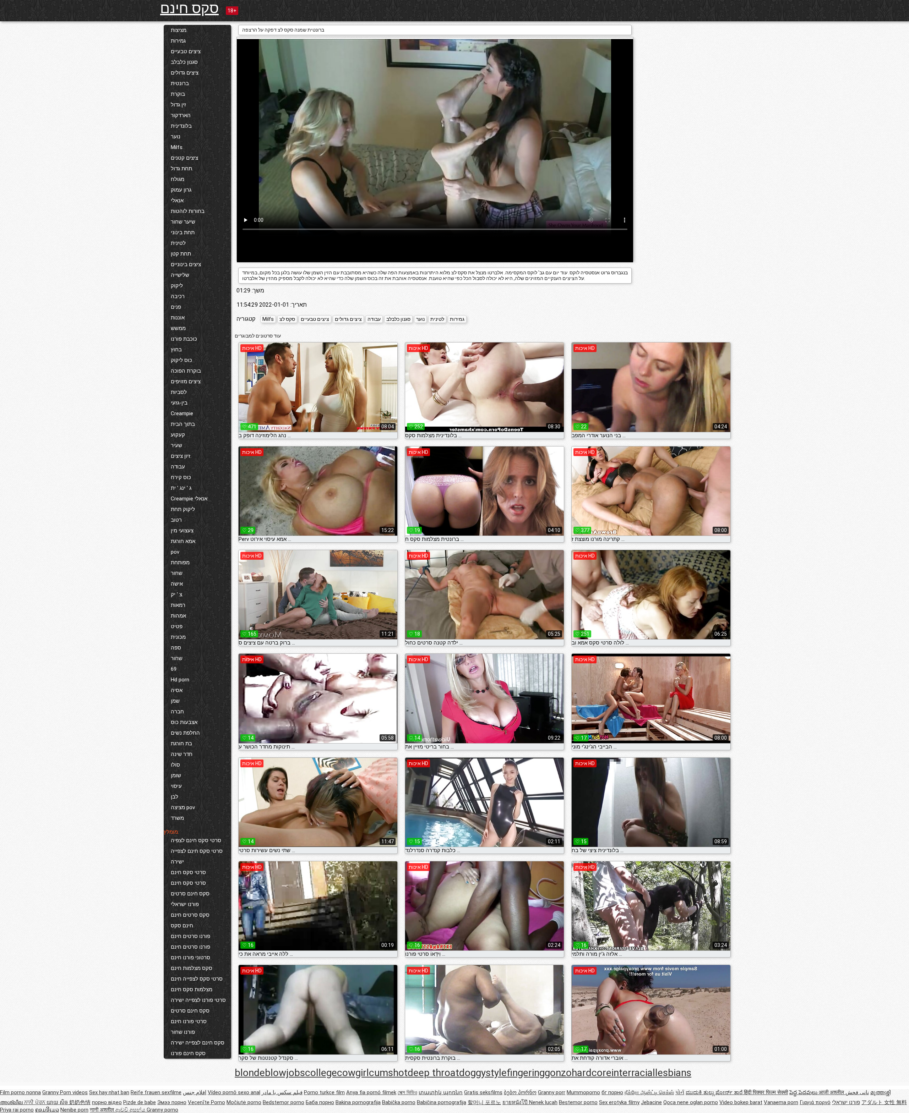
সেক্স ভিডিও (407, 1092)
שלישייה (180, 275)
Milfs (177, 147)
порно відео (107, 1102)
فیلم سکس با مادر (282, 1092)
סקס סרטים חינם (190, 915)
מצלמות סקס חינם (191, 989)
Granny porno (162, 1110)
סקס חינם (189, 8)
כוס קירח (181, 477)
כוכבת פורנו (184, 339)
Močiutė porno (244, 1102)
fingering (526, 1073)
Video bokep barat (740, 1102)
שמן (175, 701)
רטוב (176, 520)
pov (175, 552)
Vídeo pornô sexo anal (234, 1092)
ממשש (178, 328)
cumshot (388, 1073)
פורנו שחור (183, 1032)
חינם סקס (182, 925)
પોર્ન (679, 1092)
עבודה (178, 467)
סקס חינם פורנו (188, 1053)
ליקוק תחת (183, 509)
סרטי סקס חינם (188, 872)
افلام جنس (194, 1092)
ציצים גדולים (184, 73)
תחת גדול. (182, 168)
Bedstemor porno (283, 1102)
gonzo (558, 1073)
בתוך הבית (183, 424)
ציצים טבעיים (186, 51)
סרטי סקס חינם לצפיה (196, 840)
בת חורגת (181, 743)
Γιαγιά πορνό (815, 1102)
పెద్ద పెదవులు (804, 1092)
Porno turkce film (324, 1092)
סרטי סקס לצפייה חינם (197, 979)
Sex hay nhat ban (109, 1092)
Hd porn (180, 679)
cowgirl (353, 1073)
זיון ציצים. (181, 456)
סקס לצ (287, 319)
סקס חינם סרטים (190, 893)
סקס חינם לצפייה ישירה (197, 1043)
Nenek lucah (543, 1102)
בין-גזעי (179, 403)
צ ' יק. (177, 594)
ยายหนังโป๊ (515, 1102)
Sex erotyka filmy (619, 1102)
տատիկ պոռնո (441, 1092)
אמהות (178, 616)
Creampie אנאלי (189, 498)
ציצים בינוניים (186, 264)
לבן (174, 797)
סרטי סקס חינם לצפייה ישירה (197, 856)
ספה (176, 648)
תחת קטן (181, 254)
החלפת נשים (185, 733)
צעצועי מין (182, 530)
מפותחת (180, 562)
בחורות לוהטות (188, 211)
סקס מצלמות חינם (191, 968)
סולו (175, 765)
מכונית (178, 637)
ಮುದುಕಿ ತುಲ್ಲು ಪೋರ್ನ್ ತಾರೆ (715, 1092)
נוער (175, 136)
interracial (633, 1073)
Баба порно (320, 1102)
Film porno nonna (20, 1092)
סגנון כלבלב (184, 62)
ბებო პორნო (520, 1092)
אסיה (177, 690)
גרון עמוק (181, 190)
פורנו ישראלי (185, 904)
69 (173, 669)
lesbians (673, 1073)
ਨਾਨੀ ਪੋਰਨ (35, 1102)
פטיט (177, 626)
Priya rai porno (17, 1110)
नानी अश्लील (102, 1110)
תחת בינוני (183, 232)
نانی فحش (857, 1092)
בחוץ (176, 349)
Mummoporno (583, 1092)
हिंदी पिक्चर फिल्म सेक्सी (766, 1092)
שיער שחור (183, 222)
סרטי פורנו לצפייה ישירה (198, 1000)
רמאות (178, 605)
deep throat (433, 1073)
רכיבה (178, 296)
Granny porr (551, 1092)
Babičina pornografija (441, 1102)
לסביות (179, 392)
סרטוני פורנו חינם (190, 957)
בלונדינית (181, 126)
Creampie (182, 413)
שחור (177, 573)
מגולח (177, 179)
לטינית (178, 243)
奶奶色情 (80, 1102)
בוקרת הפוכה (186, 371)
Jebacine (651, 1102)
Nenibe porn (74, 1110)
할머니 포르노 (484, 1102)
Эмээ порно (171, 1102)
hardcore (591, 1073)
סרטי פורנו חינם (189, 1021)
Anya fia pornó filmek (371, 1092)
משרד (177, 818)
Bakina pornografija (358, 1102)
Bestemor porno (578, 1102)
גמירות (178, 41)
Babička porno (398, 1102)
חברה (177, 711)
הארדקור (181, 115)
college (321, 1073)
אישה (177, 584)
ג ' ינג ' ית (181, 488)
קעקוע (178, 435)
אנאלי (177, 200)
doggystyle (483, 1073)
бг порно (612, 1092)
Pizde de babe (139, 1102)
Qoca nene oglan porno (690, 1102)
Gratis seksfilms (483, 1092)
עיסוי (176, 786)
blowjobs (285, 1073)
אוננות (178, 317)
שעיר (176, 445)
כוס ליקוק (181, 360)
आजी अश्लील (832, 1092)
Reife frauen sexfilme (156, 1092)
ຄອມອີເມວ (47, 1110)
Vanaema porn (781, 1102)
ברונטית (180, 83)
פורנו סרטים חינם (190, 936)
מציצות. (179, 30)
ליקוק (177, 286)
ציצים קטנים (184, 158)
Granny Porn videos (65, 1092)
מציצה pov (183, 807)
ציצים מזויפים (186, 381)
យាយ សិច (58, 1102)
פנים (176, 307)
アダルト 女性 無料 (884, 1102)
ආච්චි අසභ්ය (131, 1110)
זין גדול (178, 105)
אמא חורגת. (183, 541)
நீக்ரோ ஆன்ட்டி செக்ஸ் (649, 1092)
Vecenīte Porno (206, 1102)
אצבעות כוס (184, 722)
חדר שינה (181, 754)
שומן (176, 775)
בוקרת (178, 94)
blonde (250, 1073)
